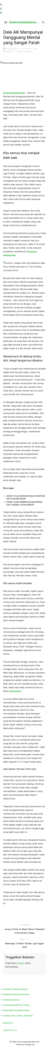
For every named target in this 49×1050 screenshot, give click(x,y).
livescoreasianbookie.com (24, 22)
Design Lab (30, 1044)
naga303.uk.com (10, 1030)
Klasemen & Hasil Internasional (16, 994)
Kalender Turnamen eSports (15, 989)
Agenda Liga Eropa (11, 999)
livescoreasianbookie (14, 93)
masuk (21, 963)
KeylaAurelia (12, 49)
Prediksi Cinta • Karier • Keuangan (18, 1015)
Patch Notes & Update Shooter (16, 1010)
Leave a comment (24, 51)
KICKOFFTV (8, 1023)
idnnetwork (15, 691)
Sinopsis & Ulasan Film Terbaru (16, 1005)
